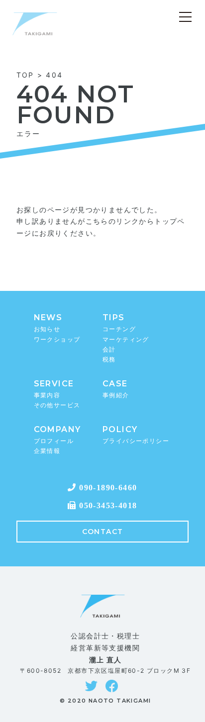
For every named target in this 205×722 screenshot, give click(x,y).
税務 (109, 359)
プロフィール (54, 441)
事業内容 (47, 395)
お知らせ (47, 329)
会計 (109, 349)
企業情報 (47, 450)
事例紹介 (115, 395)
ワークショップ (57, 339)
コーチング (119, 329)
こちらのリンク (112, 221)
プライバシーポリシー (135, 441)
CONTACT (102, 531)
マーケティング (125, 339)
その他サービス (57, 405)
